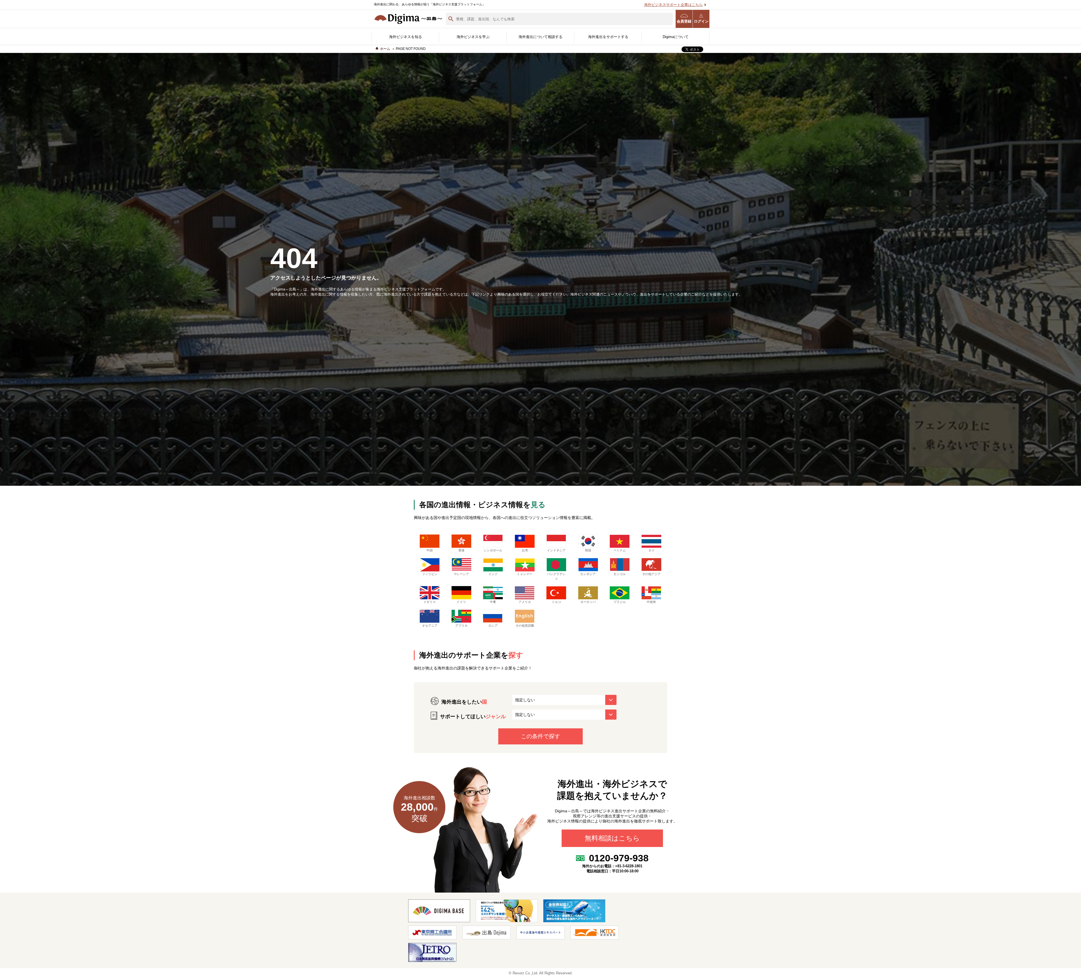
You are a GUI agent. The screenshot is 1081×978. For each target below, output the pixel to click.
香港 (461, 550)
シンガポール (493, 550)
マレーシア (461, 574)
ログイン (701, 21)
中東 (493, 602)
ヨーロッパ (588, 602)
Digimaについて (676, 37)
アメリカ (525, 602)
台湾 (525, 550)
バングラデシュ (556, 576)
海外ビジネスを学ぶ (473, 37)
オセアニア (429, 625)
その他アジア (651, 574)
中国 (429, 550)
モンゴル (619, 574)
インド (493, 574)
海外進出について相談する (540, 37)
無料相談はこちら (612, 838)
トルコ (556, 602)
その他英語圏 (524, 625)
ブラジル (619, 602)
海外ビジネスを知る (405, 37)
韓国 (588, 550)
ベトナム (619, 550)
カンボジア (588, 574)
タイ (651, 550)
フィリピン (429, 574)
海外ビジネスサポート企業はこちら (673, 5)
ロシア (493, 625)
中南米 (651, 602)
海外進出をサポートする (608, 37)
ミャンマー (524, 574)
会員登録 (684, 21)
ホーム (385, 49)
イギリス (429, 602)
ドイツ (461, 602)
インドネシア (556, 550)
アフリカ (461, 625)
